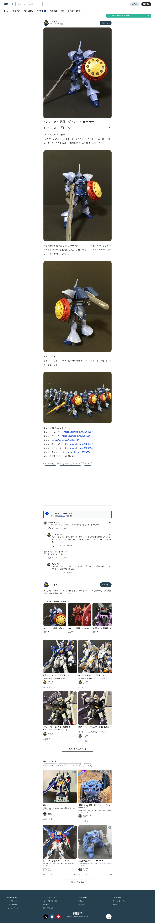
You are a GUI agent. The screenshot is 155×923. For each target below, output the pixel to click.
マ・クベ (87, 464)
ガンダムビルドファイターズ (70, 464)
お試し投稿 (28, 11)
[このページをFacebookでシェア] (52, 916)
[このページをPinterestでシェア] (58, 916)
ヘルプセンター (76, 11)
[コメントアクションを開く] (110, 522)
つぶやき (16, 11)
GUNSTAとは (12, 897)
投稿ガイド (117, 904)
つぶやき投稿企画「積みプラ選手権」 (119, 15)
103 (49, 869)
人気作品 (53, 11)
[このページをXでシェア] (45, 916)
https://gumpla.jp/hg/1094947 (78, 444)
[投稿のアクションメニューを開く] (75, 687)
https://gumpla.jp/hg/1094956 (78, 448)
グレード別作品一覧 (49, 901)
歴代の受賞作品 (48, 908)
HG (51, 24)
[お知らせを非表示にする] (149, 16)
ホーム (6, 11)
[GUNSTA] (8, 4)
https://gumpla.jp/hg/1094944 (66, 440)
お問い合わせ (12, 904)
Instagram (81, 904)
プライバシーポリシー (121, 901)
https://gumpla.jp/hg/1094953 (78, 432)
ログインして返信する (62, 528)
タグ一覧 (45, 904)
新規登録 (146, 4)
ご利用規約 (117, 897)
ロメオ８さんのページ (77, 749)
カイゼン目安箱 (12, 908)
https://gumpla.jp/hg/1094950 (76, 452)
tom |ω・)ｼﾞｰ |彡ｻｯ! (55, 552)
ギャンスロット (50, 464)
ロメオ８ (53, 21)
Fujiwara (51, 522)
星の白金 (85, 869)
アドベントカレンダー (50, 897)
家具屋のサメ (87, 815)
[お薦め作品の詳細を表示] (109, 127)
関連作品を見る (77, 882)
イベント (40, 11)
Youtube (81, 901)
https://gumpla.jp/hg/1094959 (76, 436)
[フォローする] (106, 23)
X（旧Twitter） (83, 897)
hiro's (49, 813)
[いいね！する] (109, 916)
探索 (62, 11)
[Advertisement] (77, 484)
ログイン (134, 4)
